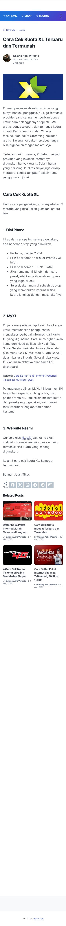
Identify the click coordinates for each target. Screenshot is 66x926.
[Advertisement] (33, 739)
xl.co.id (27, 437)
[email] (50, 485)
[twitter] (20, 485)
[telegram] (35, 485)
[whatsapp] (27, 485)
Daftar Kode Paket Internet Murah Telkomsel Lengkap (15, 528)
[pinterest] (42, 485)
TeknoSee (38, 918)
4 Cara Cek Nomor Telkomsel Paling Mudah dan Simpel (14, 572)
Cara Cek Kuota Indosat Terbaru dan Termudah (47, 528)
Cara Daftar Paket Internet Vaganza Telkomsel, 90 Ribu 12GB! (46, 574)
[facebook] (12, 485)
